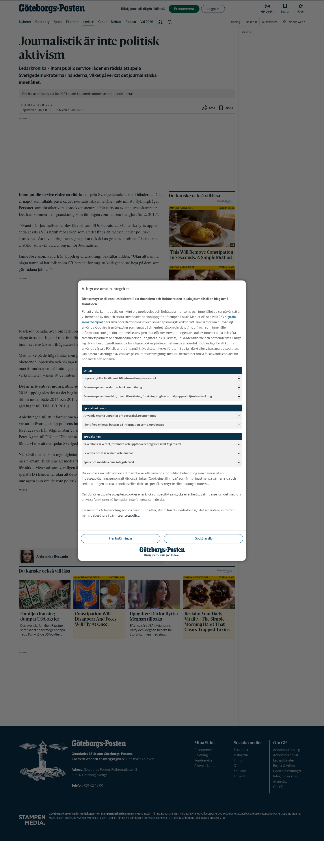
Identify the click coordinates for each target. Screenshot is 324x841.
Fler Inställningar (120, 538)
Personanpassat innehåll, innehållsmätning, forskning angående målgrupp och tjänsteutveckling (148, 396)
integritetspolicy (127, 515)
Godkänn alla (203, 538)
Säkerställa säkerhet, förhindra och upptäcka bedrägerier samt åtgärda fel (132, 444)
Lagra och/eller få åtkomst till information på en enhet (120, 378)
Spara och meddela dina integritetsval (109, 462)
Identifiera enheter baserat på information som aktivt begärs (124, 425)
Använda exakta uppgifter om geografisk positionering (120, 416)
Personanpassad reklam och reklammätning (113, 387)
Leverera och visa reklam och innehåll (109, 453)
